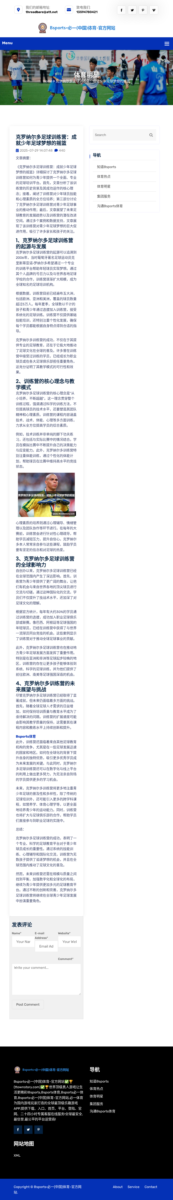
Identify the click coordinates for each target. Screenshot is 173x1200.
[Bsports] (87, 28)
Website (64, 933)
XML (17, 1155)
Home (47, 81)
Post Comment (27, 1004)
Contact (151, 1187)
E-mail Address (41, 936)
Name (16, 933)
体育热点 (104, 177)
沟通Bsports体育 (110, 206)
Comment (65, 959)
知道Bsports (106, 167)
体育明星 (104, 186)
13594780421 (86, 12)
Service (133, 1187)
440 (62, 150)
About (118, 1187)
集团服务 (104, 196)
